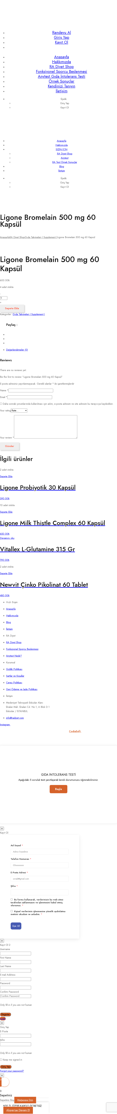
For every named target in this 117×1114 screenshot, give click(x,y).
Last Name (5, 966)
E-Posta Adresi (19, 872)
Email (3, 397)
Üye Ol (16, 926)
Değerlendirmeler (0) (17, 350)
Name (4, 390)
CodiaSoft (75, 731)
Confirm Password (9, 992)
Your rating (5, 410)
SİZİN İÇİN (61, 149)
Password (5, 983)
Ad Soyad (17, 845)
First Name (5, 957)
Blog (61, 166)
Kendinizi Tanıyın (61, 86)
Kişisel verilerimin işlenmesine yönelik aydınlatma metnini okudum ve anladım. (38, 913)
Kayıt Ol (61, 42)
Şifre (14, 886)
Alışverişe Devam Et (18, 1110)
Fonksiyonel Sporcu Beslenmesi (61, 71)
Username (5, 949)
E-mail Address (7, 975)
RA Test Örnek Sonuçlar (64, 162)
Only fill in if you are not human (16, 1005)
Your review (7, 437)
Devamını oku (7, 538)
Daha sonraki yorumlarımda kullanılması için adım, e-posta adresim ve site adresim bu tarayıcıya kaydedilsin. (58, 404)
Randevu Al (61, 32)
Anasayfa (61, 57)
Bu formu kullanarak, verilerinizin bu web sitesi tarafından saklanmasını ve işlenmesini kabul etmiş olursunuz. (37, 902)
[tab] (61, 350)
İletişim (61, 91)
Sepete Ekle (12, 308)
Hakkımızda (61, 61)
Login (3, 1018)
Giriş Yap (61, 37)
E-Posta (4, 1031)
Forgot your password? (12, 1071)
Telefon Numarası (21, 859)
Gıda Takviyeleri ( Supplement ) (41, 237)
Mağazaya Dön (25, 1100)
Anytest (64, 158)
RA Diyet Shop (62, 66)
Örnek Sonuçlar (61, 81)
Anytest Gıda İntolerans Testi (61, 76)
